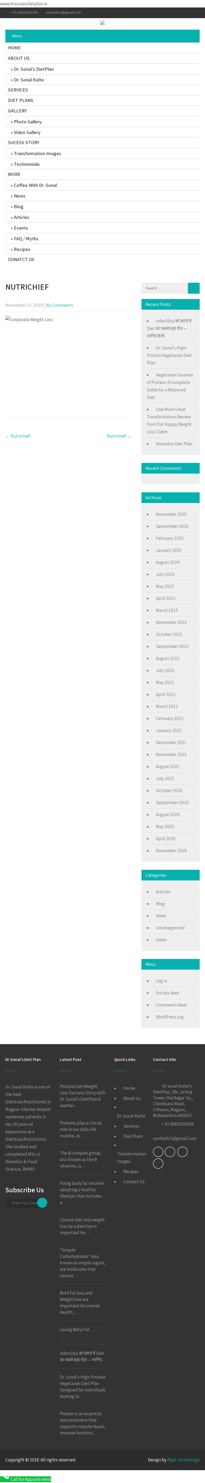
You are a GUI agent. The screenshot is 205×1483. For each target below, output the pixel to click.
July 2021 (165, 778)
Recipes (22, 249)
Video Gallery (27, 132)
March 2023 (167, 610)
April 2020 (165, 838)
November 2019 (171, 850)
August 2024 (168, 562)
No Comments (59, 305)
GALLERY (17, 111)
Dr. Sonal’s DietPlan (34, 69)
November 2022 (171, 622)
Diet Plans (133, 1136)
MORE (14, 174)
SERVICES (18, 90)
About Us (132, 1098)
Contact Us (134, 1182)
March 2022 (167, 706)
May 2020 (165, 826)
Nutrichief (17, 436)
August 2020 (168, 814)
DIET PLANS (20, 100)
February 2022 (170, 718)
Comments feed (171, 1005)
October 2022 (169, 634)
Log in (161, 981)
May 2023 (165, 586)
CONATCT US (21, 259)
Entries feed (167, 993)
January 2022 (169, 730)
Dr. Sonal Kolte (29, 80)
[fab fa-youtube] (195, 12)
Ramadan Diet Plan (174, 444)
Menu (17, 36)
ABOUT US (19, 58)
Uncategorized (170, 928)
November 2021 (171, 754)
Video (161, 940)
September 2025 (172, 526)
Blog (18, 206)
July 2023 (165, 574)
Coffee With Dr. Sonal (35, 185)
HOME (14, 48)
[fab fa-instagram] (184, 12)
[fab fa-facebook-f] (164, 12)
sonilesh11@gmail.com (63, 12)
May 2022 (165, 682)
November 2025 (171, 514)
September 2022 (172, 646)
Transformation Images (37, 153)
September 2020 (172, 802)
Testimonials (27, 164)
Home (129, 1088)
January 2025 (168, 550)
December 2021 (171, 742)
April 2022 (165, 694)
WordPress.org (170, 1017)
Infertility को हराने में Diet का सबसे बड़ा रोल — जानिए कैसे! (169, 328)
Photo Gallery (28, 122)
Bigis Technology (183, 1460)
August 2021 (167, 766)
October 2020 (169, 790)
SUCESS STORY (23, 142)
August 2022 (168, 658)
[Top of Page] (189, 1471)
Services (131, 1126)
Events (21, 228)
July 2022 (165, 670)
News (19, 196)
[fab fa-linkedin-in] (174, 12)
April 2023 (165, 598)
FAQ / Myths (26, 238)
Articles (21, 217)
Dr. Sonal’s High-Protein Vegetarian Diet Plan (169, 355)
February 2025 (169, 538)
